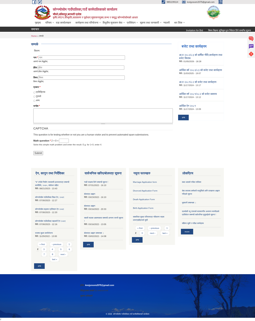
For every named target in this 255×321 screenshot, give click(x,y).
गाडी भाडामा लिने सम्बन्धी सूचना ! (96, 182)
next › (63, 254)
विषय (35, 77)
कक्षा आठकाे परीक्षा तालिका (191, 182)
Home (34, 36)
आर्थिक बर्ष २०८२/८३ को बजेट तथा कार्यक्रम (200, 70)
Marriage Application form (145, 182)
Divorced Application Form (145, 191)
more (187, 231)
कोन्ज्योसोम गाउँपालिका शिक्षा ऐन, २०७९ (49, 197)
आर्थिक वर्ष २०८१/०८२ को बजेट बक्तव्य (198, 93)
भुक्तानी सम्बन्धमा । (189, 202)
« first (42, 244)
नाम (35, 57)
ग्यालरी (166, 22)
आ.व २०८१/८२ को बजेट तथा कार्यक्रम (197, 82)
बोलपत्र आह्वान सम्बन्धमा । (94, 233)
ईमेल (35, 67)
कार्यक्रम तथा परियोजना (86, 22)
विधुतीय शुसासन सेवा (112, 22)
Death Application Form (144, 199)
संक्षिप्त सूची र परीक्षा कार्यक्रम (193, 223)
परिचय (48, 22)
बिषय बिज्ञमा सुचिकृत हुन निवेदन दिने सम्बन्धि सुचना (224, 30)
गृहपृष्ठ (38, 22)
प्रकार (36, 87)
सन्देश (36, 106)
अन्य (38, 100)
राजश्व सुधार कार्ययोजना (44, 233)
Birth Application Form (143, 208)
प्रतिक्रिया (40, 92)
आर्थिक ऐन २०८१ (187, 105)
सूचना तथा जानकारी (149, 22)
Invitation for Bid (189, 30)
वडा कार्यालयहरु (63, 22)
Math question (42, 140)
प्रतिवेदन (131, 22)
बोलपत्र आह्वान (89, 194)
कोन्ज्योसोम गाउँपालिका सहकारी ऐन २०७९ (50, 221)
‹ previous (56, 244)
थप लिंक (178, 22)
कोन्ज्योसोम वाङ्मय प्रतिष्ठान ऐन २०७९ (49, 209)
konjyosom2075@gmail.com (99, 285)
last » (54, 259)
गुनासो (38, 96)
